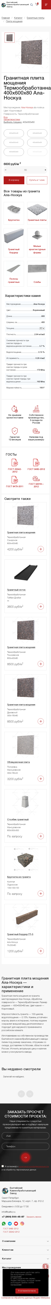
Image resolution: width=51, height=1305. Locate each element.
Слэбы (37, 282)
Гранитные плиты (37, 220)
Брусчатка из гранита (19, 877)
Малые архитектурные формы (37, 249)
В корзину (14, 180)
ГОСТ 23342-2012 (11, 1232)
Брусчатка (13, 220)
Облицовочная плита (18, 762)
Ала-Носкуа (27, 108)
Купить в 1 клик (37, 180)
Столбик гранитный (18, 820)
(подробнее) (16, 1277)
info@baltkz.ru (8, 1212)
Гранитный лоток (16, 590)
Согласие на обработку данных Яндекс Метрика (25, 1298)
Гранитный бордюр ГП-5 (20, 934)
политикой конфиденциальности (34, 1167)
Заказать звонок (33, 1217)
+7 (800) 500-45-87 (13, 1217)
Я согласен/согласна (27, 1291)
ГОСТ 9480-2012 (10, 1229)
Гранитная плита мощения (21, 533)
